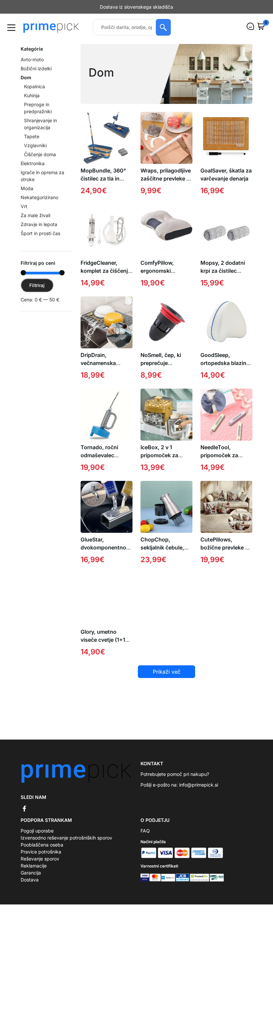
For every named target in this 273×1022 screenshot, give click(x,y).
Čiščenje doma (40, 161)
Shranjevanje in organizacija (40, 131)
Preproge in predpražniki (38, 115)
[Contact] (250, 33)
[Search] (163, 34)
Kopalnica (34, 93)
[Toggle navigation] (11, 34)
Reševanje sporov (40, 865)
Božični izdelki (36, 75)
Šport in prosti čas (40, 240)
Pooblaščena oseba (42, 851)
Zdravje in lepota (39, 231)
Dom (26, 84)
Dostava (30, 886)
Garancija (31, 879)
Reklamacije (34, 872)
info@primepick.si (198, 792)
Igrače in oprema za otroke (42, 182)
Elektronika (33, 170)
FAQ (145, 838)
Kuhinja (32, 102)
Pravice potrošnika (41, 858)
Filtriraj (37, 292)
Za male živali (35, 222)
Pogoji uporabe (37, 838)
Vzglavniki (35, 152)
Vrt (24, 213)
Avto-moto (32, 66)
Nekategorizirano (39, 204)
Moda (27, 195)
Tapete (31, 143)
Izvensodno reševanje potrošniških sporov (66, 845)
